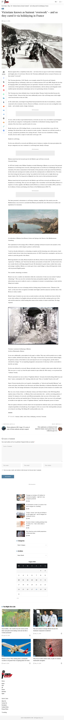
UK (2, 8)
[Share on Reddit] (4, 106)
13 (32, 580)
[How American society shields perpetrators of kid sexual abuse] (21, 534)
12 (27, 580)
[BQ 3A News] (6, 2)
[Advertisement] (35, 113)
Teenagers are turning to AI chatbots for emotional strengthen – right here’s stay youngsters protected (35, 497)
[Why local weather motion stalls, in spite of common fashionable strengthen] (47, 648)
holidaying (33, 416)
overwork (38, 416)
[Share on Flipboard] (4, 86)
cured (24, 416)
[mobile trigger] (3, 2)
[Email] (4, 122)
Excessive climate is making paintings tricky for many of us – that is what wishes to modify (36, 523)
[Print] (4, 130)
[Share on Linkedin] (4, 98)
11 (23, 580)
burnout (17, 416)
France (28, 416)
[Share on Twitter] (4, 82)
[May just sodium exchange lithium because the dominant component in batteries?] (47, 618)
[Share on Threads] (4, 118)
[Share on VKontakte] (4, 110)
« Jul (17, 598)
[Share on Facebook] (4, 78)
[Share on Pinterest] (4, 90)
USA (29, 501)
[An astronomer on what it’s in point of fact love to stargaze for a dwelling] (21, 507)
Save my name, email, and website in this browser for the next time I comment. (22, 470)
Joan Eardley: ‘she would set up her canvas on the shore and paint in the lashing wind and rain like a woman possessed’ (15, 630)
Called (21, 416)
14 (36, 580)
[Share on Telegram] (4, 114)
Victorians (43, 416)
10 (19, 580)
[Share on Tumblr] (4, 102)
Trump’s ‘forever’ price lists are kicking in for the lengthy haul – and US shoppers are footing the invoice (36, 514)
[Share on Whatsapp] (4, 94)
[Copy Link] (4, 126)
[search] (53, 2)
